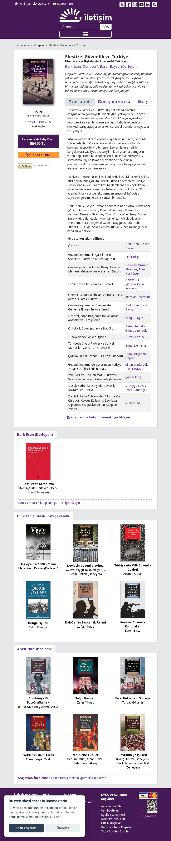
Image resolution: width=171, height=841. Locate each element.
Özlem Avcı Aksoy (85, 763)
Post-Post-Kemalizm (38, 484)
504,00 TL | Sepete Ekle (148, 825)
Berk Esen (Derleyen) (81, 66)
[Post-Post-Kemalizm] (38, 461)
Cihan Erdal (94, 759)
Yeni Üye (25, 4)
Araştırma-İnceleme (34, 648)
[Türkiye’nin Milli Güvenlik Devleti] (132, 543)
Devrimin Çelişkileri (132, 755)
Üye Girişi (43, 4)
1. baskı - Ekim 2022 (38, 122)
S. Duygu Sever (135, 386)
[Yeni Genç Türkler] (85, 732)
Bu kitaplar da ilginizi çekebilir (43, 516)
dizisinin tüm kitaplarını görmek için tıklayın (62, 778)
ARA (106, 26)
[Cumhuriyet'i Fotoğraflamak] (38, 675)
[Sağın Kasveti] (85, 675)
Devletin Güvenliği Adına (85, 565)
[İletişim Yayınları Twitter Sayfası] (122, 4)
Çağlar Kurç (133, 377)
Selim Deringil (38, 627)
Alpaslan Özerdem (137, 297)
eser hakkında (81, 102)
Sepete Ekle (40, 155)
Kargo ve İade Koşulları (116, 827)
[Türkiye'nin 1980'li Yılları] (38, 542)
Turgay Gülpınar (132, 702)
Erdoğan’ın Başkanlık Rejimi (85, 622)
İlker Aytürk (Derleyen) (34, 488)
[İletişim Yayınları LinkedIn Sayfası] (148, 4)
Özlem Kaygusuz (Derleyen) (84, 570)
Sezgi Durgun (134, 318)
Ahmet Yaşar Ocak (38, 759)
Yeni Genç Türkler (85, 755)
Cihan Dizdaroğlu (136, 364)
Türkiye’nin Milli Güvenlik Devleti (132, 567)
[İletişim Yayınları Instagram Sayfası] (135, 4)
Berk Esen (132, 244)
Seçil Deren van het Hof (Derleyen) (133, 765)
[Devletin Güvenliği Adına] (85, 543)
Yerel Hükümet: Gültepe (133, 698)
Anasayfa (23, 45)
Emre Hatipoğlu (136, 390)
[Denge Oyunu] (38, 600)
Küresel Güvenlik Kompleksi (132, 624)
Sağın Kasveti (85, 698)
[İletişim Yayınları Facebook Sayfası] (128, 4)
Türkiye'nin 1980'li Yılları (38, 564)
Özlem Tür (132, 280)
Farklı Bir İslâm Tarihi (38, 755)
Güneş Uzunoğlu (136, 330)
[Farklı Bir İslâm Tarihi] (38, 732)
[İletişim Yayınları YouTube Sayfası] (141, 4)
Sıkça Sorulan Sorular (115, 831)
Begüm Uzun (75, 759)
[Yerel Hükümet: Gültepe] (132, 675)
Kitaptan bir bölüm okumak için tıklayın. (100, 417)
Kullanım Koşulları (113, 819)
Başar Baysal (134, 369)
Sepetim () (64, 4)
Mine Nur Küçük (135, 271)
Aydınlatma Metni (113, 806)
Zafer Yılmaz (85, 627)
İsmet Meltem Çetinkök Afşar (38, 707)
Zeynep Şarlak (132, 574)
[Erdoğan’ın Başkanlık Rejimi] (85, 600)
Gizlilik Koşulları (111, 823)
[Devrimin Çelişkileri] (132, 732)
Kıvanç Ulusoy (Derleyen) (132, 759)
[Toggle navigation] (85, 34)
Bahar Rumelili (135, 326)
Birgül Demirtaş (136, 345)
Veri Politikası (110, 810)
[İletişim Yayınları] (85, 15)
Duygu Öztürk (134, 337)
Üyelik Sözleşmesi (113, 815)
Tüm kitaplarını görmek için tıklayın (49, 503)
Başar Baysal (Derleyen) (119, 66)
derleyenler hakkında (116, 102)
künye (145, 102)
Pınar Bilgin (132, 257)
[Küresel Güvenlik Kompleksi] (132, 599)
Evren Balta (133, 630)
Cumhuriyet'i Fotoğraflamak (38, 700)
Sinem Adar (133, 403)
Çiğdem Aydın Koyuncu (134, 286)
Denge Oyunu (38, 623)
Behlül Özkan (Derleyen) (85, 574)
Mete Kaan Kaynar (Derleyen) (38, 568)
